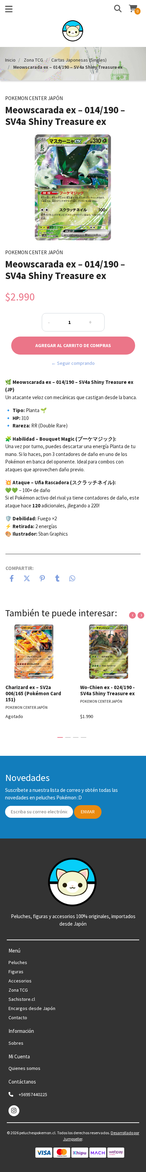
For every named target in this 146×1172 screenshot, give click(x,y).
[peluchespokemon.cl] (73, 33)
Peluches (17, 962)
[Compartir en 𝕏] (27, 579)
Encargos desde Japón (31, 1008)
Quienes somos (24, 1068)
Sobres (15, 1043)
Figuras (15, 971)
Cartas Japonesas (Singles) (79, 60)
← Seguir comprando (73, 363)
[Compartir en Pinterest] (42, 579)
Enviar (88, 812)
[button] (115, 9)
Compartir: (19, 568)
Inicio (10, 60)
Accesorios (20, 981)
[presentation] (132, 615)
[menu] (129, 9)
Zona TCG (33, 60)
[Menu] (9, 10)
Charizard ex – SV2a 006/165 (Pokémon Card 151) (33, 693)
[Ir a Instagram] (13, 1110)
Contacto (17, 1017)
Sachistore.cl (21, 999)
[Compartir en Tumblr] (57, 579)
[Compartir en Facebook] (11, 579)
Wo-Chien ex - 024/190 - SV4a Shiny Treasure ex (107, 690)
